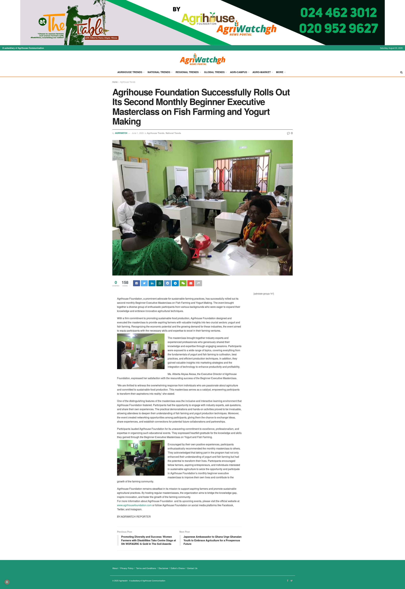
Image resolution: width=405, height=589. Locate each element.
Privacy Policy (127, 568)
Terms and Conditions (146, 568)
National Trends (159, 72)
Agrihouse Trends (129, 72)
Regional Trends (187, 72)
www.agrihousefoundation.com (134, 505)
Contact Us (192, 568)
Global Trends (214, 72)
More (279, 72)
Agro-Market (261, 72)
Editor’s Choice (178, 568)
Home (115, 81)
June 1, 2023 (138, 132)
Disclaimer (163, 568)
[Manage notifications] (6, 582)
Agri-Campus (238, 72)
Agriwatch (121, 132)
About (115, 568)
